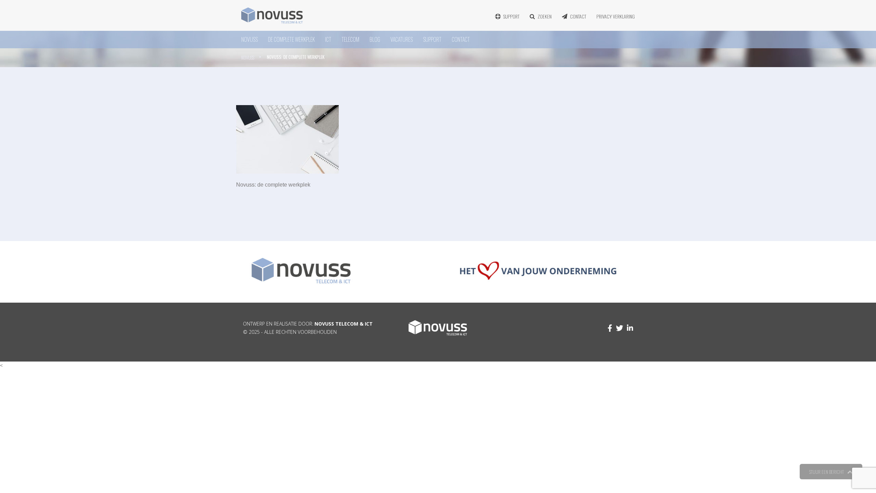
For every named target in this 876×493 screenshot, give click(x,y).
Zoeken (545, 16)
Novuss (247, 57)
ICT (328, 39)
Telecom (350, 39)
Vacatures (401, 39)
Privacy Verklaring (615, 16)
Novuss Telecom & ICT (343, 323)
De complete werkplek (291, 39)
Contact (578, 16)
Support (511, 16)
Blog (375, 39)
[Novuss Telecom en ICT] (272, 15)
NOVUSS (249, 39)
